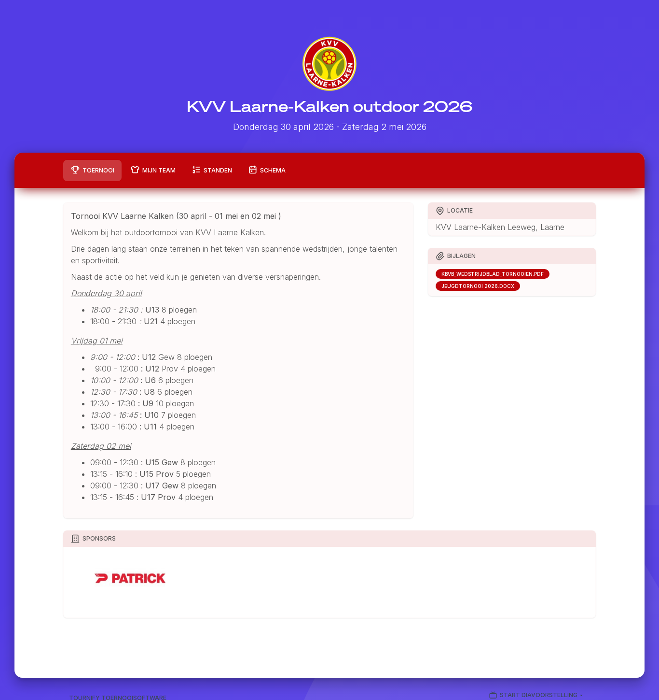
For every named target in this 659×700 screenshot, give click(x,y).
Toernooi (98, 170)
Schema (273, 170)
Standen (218, 170)
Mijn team (159, 170)
